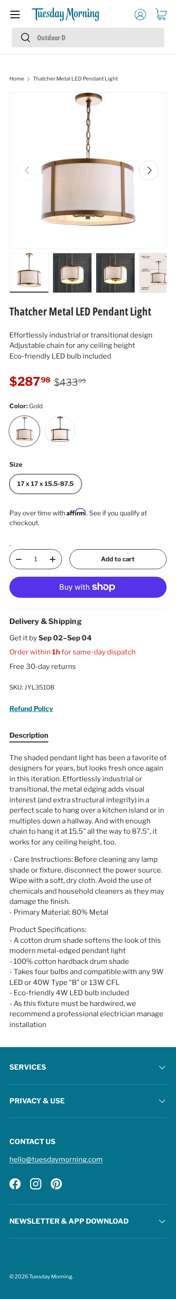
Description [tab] (28, 735)
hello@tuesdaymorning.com (56, 1159)
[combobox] (88, 37)
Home (16, 78)
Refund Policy (31, 708)
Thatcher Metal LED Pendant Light (75, 78)
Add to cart (118, 559)
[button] (161, 14)
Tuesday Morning (50, 1276)
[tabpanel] (88, 891)
